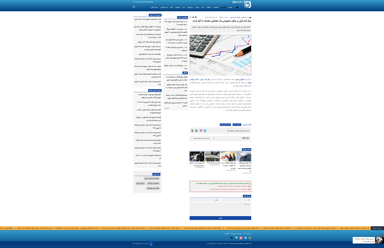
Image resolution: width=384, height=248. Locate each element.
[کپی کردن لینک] (204, 138)
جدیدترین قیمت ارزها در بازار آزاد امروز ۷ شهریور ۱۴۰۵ (364, 240)
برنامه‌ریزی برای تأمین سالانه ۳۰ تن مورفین (149, 42)
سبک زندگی (154, 7)
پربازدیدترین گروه (155, 90)
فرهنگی (209, 7)
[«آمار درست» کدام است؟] (212, 156)
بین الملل (190, 7)
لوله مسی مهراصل (153, 188)
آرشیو (167, 108)
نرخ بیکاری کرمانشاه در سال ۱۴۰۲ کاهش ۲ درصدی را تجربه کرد (228, 165)
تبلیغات (227, 233)
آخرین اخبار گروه (155, 15)
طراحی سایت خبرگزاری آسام (140, 243)
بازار (184, 7)
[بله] (196, 130)
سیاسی (230, 7)
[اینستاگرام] (201, 130)
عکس (171, 7)
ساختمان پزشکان (153, 183)
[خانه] (237, 7)
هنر (203, 7)
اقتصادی (223, 7)
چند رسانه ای (163, 7)
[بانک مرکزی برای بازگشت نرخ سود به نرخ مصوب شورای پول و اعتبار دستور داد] (243, 156)
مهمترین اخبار (182, 17)
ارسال (220, 218)
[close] (381, 236)
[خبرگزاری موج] (247, 4)
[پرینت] (193, 17)
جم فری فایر (140, 183)
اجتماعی (216, 7)
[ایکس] (192, 131)
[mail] (196, 17)
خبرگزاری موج (240, 79)
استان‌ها (178, 7)
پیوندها (233, 233)
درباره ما (239, 233)
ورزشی (198, 7)
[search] (134, 7)
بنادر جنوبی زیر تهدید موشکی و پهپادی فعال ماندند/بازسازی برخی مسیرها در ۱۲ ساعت (176, 88)
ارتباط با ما (247, 233)
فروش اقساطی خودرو (152, 178)
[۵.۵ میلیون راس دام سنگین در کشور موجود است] (197, 156)
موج (236, 243)
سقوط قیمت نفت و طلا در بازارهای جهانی (150, 54)
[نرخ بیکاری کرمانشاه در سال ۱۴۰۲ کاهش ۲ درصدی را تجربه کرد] (228, 156)
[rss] (250, 237)
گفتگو (185, 73)
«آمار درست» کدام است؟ (213, 163)
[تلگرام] (205, 130)
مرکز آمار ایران (205, 79)
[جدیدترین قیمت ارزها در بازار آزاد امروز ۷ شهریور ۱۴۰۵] (379, 240)
